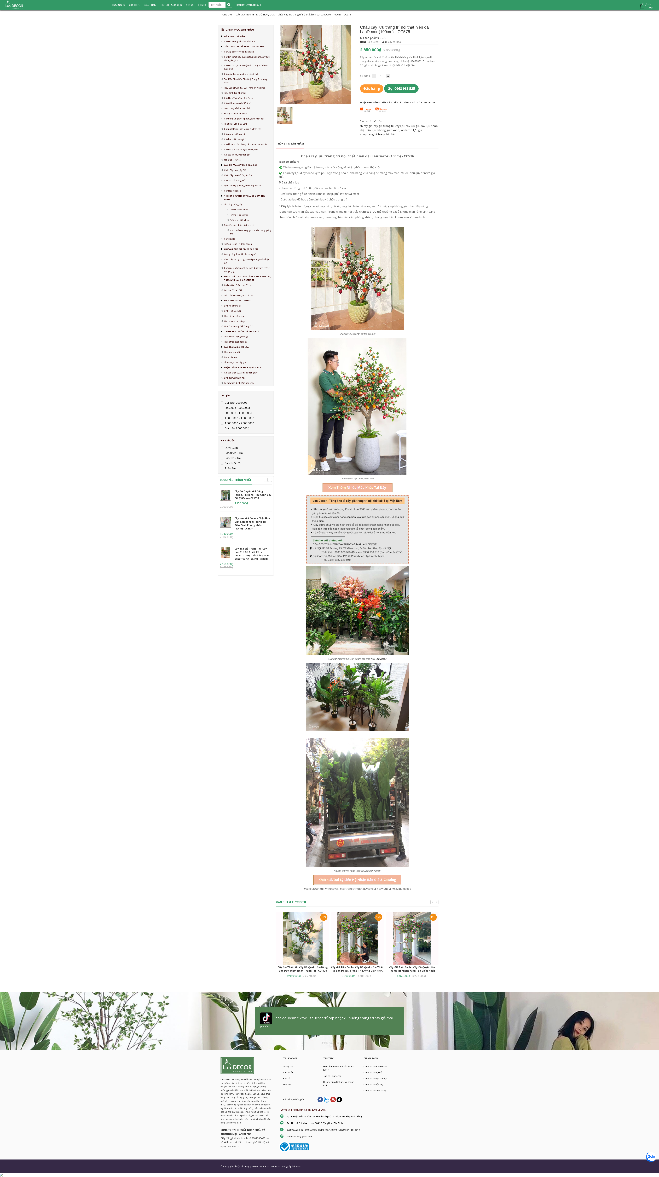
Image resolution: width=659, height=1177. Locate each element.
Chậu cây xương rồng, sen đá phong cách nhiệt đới (246, 261)
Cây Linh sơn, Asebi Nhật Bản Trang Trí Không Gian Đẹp (246, 67)
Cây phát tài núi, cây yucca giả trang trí (242, 129)
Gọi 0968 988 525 (401, 88)
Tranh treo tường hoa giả (236, 336)
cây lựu (399, 126)
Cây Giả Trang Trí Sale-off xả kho (240, 41)
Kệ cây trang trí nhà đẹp (235, 113)
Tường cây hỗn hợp (239, 209)
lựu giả (417, 130)
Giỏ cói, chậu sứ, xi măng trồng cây (240, 372)
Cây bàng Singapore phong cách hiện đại (244, 118)
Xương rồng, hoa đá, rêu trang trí (240, 254)
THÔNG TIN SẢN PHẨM (290, 143)
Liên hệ (202, 5)
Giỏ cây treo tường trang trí (237, 154)
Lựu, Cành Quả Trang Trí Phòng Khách (242, 185)
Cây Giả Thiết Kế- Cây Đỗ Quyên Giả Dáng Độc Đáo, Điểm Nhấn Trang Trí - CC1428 (303, 969)
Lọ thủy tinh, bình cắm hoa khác (239, 383)
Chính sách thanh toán (375, 1066)
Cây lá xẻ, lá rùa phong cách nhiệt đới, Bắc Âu (246, 144)
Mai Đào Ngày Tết (232, 159)
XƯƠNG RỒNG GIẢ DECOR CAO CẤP (241, 249)
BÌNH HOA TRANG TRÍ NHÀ (237, 300)
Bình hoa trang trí (232, 305)
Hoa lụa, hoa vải (232, 352)
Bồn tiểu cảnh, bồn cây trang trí (239, 225)
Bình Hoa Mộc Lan (232, 310)
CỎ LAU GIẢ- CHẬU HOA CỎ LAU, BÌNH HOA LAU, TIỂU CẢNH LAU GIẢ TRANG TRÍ (247, 278)
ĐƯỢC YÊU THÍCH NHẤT (236, 480)
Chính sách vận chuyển (375, 1078)
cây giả (368, 126)
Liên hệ (287, 1084)
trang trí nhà (386, 134)
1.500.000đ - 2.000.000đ (239, 423)
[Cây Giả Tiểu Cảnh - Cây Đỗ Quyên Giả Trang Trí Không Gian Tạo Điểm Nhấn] (412, 938)
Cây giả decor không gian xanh (239, 51)
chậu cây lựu (368, 130)
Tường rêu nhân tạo (239, 215)
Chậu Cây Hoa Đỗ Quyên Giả (238, 175)
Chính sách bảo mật (373, 1084)
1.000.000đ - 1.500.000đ (239, 418)
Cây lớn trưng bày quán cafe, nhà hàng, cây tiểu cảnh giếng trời (247, 58)
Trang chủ (288, 1066)
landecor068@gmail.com (299, 1136)
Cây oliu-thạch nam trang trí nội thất (241, 74)
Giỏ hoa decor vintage (235, 321)
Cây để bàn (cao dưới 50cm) (237, 103)
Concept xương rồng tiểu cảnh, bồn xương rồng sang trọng (246, 270)
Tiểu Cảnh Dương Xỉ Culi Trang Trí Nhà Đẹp (244, 87)
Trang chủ (118, 5)
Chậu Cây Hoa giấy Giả (235, 170)
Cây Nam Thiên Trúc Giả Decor (239, 98)
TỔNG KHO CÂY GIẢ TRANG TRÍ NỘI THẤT (244, 46)
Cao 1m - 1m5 (233, 458)
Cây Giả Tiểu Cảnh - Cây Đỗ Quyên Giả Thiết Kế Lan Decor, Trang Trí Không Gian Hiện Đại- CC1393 (357, 971)
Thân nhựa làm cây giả (235, 362)
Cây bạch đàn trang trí (234, 139)
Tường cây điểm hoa (239, 220)
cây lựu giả (413, 126)
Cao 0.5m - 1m (233, 453)
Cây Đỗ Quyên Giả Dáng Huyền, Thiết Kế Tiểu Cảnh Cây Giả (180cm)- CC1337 (252, 495)
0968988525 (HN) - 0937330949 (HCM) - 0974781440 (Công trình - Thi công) (323, 1129)
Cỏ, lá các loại (230, 357)
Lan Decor (381, 658)
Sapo (298, 1166)
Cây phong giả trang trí (235, 134)
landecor (406, 130)
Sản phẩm (288, 1072)
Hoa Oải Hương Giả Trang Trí (238, 326)
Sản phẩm (150, 5)
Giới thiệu (134, 5)
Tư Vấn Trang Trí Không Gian (238, 244)
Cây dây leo (229, 238)
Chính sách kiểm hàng (374, 1090)
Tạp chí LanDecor (171, 5)
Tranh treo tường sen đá (235, 341)
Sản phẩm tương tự (291, 902)
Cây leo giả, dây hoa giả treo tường (241, 149)
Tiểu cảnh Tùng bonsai (235, 92)
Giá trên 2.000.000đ (236, 428)
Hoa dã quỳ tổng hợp (234, 316)
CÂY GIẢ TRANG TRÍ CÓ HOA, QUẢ (240, 165)
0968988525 (253, 5)
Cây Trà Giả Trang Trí (234, 180)
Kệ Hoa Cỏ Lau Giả (233, 290)
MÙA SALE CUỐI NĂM (234, 36)
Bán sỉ (286, 1078)
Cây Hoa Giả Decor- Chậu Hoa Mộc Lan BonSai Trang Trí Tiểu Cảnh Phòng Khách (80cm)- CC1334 (252, 523)
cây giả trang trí (384, 126)
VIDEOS (190, 5)
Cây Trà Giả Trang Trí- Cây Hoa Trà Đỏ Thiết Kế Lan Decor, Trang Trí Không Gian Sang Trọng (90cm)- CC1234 (251, 554)
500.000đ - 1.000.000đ (238, 413)
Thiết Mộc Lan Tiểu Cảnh (235, 123)
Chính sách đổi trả (372, 1072)
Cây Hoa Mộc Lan (232, 190)
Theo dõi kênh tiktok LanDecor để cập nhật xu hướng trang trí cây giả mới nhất (326, 1022)
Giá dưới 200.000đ (235, 403)
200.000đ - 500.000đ (237, 408)
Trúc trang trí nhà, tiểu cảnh (237, 108)
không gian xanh (388, 130)
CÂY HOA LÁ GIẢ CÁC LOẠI (236, 347)
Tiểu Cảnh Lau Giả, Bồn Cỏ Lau (238, 295)
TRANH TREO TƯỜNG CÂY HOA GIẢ (241, 331)
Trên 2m (230, 468)
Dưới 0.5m (231, 448)
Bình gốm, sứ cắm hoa (235, 377)
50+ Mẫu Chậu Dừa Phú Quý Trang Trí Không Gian (245, 81)
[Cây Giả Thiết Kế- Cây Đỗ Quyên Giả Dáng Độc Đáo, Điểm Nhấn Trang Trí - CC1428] (302, 938)
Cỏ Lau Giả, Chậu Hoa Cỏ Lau (238, 285)
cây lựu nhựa (429, 126)
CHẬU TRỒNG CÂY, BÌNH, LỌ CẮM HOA (243, 367)
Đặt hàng (371, 88)
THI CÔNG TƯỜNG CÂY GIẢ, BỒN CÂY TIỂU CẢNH (244, 198)
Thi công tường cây (233, 204)
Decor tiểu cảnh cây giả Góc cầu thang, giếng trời (250, 232)
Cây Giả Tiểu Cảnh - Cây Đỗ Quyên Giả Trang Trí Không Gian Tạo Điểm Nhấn (412, 969)
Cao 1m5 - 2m (233, 463)
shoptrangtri (368, 134)
